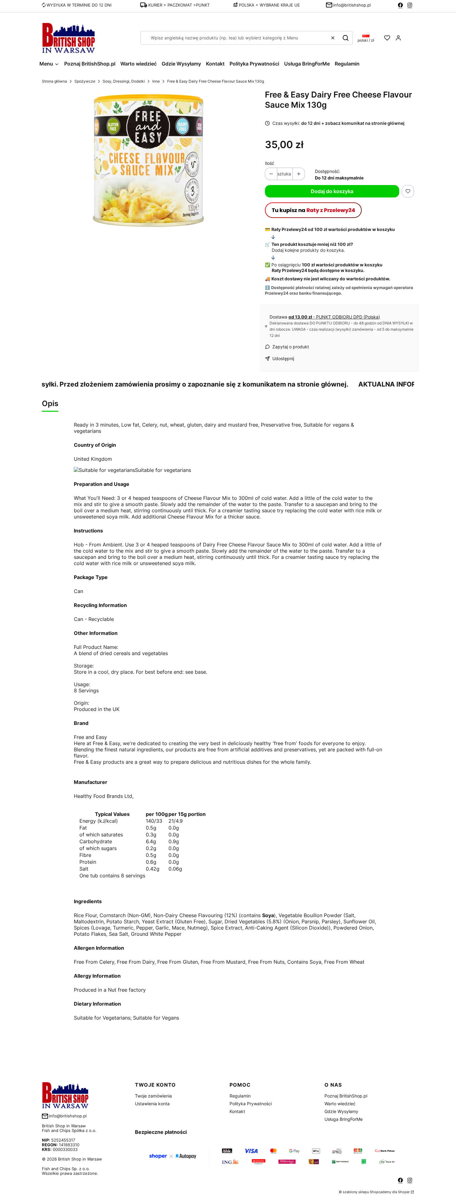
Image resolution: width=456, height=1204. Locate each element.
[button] (345, 38)
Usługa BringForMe (343, 1119)
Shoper (404, 1192)
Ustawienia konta (152, 1103)
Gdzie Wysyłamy (341, 1111)
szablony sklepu (356, 1192)
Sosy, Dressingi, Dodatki (124, 81)
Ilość (269, 163)
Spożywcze (84, 81)
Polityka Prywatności (251, 1103)
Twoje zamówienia (153, 1095)
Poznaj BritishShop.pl (345, 1095)
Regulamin (240, 1095)
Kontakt (237, 1111)
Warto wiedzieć (339, 1103)
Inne (156, 81)
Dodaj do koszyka (332, 191)
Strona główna (54, 81)
